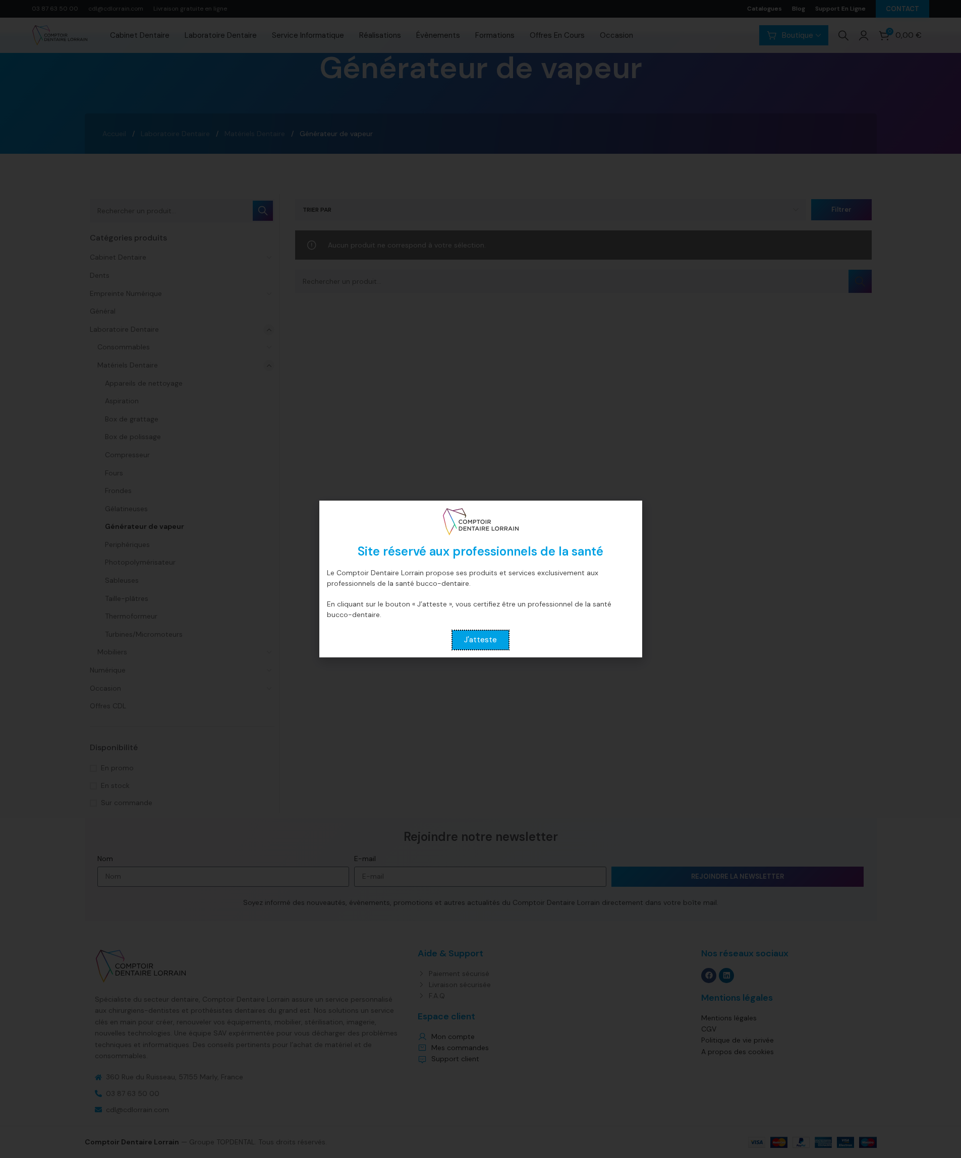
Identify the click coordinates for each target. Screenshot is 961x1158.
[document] (480, 579)
